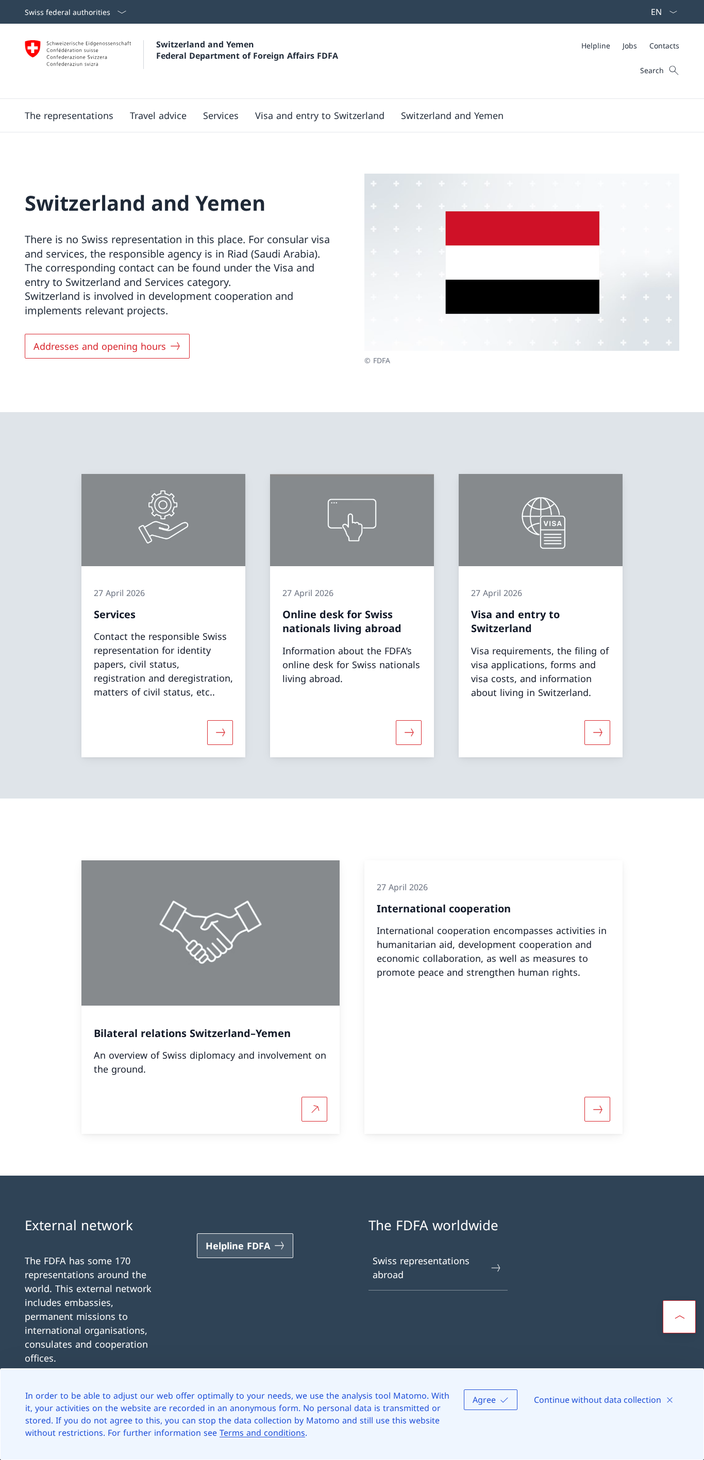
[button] (158, 115)
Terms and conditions (262, 1432)
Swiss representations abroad (421, 1267)
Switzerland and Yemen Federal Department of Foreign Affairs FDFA (247, 50)
